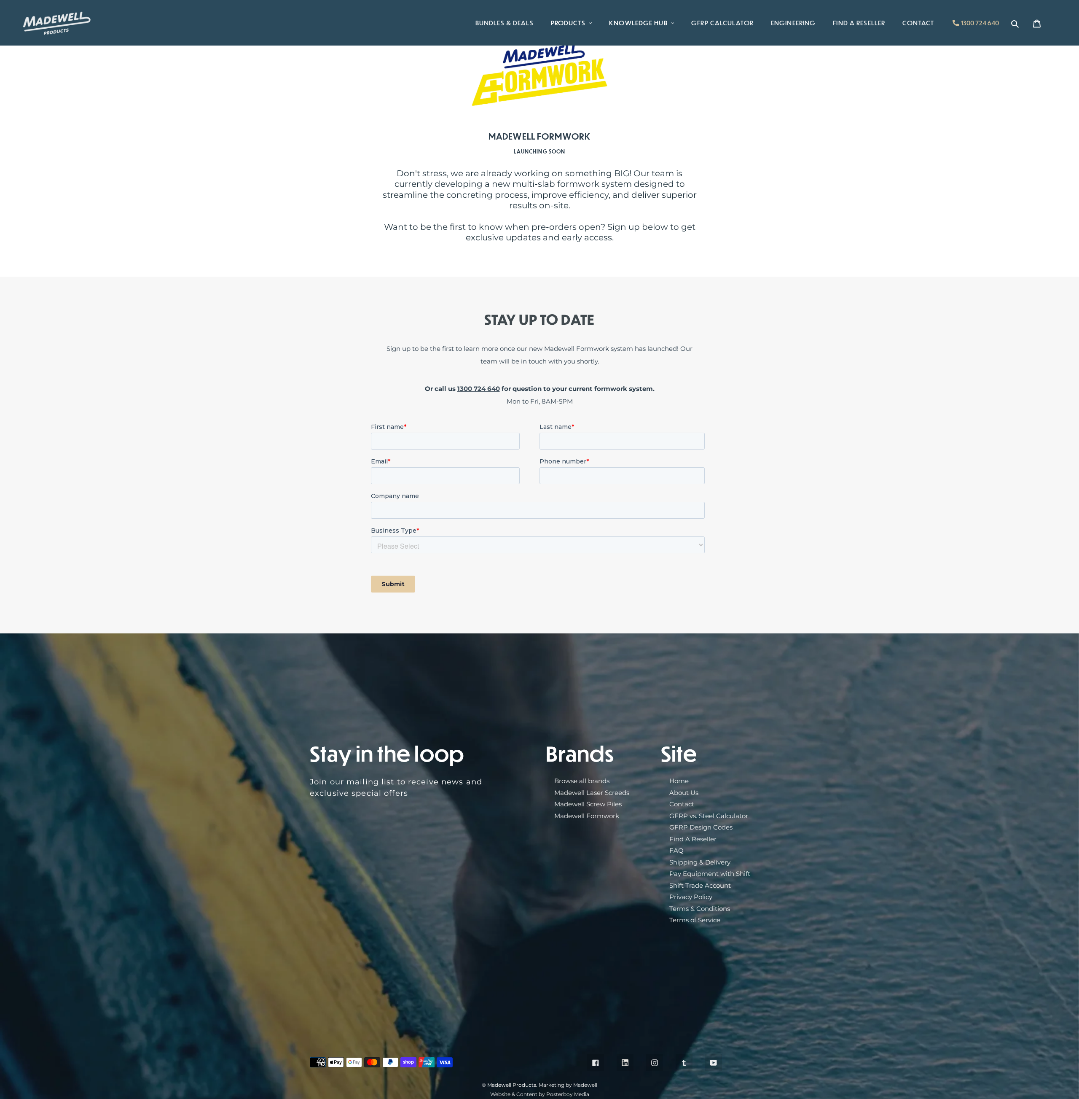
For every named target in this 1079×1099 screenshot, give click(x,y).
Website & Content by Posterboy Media (539, 1094)
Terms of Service (694, 920)
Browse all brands (581, 781)
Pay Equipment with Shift (709, 874)
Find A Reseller (693, 839)
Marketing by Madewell (568, 1085)
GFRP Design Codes (701, 827)
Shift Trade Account (700, 885)
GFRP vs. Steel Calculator (708, 816)
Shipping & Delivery (699, 862)
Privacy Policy (690, 897)
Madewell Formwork (586, 816)
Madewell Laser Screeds (591, 793)
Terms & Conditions (699, 909)
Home (679, 781)
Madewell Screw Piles (588, 804)
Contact (681, 804)
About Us (683, 793)
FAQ (676, 850)
